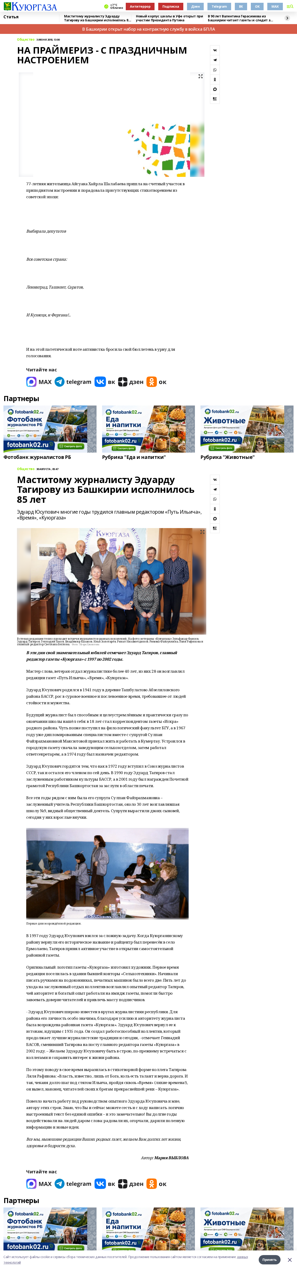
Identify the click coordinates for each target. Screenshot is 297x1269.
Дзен (195, 6)
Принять (269, 1259)
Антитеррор (140, 6)
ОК (257, 6)
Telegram (219, 6)
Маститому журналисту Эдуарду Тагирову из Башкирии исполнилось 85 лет (97, 18)
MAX (275, 6)
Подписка (170, 6)
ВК (241, 6)
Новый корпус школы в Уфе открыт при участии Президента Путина (169, 18)
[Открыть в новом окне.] (39, 381)
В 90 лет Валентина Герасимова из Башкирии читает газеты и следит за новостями (240, 18)
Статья (10, 16)
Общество (26, 40)
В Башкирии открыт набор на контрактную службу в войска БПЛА (148, 29)
